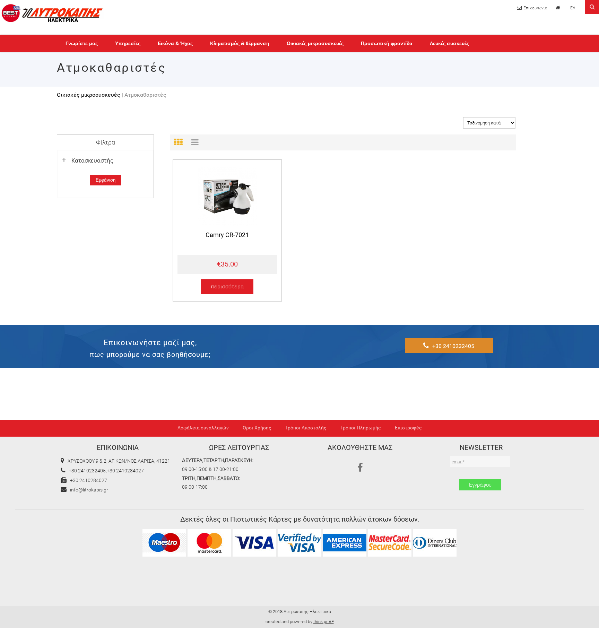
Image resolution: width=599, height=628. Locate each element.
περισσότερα (227, 287)
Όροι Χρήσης (257, 428)
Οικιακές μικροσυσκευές (88, 94)
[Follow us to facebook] (360, 468)
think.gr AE (323, 621)
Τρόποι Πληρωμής (360, 428)
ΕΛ (572, 8)
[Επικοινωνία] (532, 8)
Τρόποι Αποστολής (306, 428)
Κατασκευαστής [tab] (92, 160)
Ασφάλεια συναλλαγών (203, 428)
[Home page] (558, 8)
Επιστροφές (408, 428)
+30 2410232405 (453, 346)
